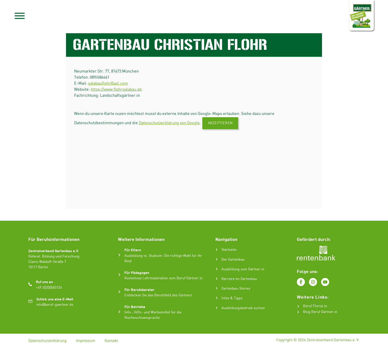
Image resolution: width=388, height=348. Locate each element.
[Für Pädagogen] (119, 274)
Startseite (228, 250)
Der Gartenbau (233, 260)
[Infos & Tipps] (216, 298)
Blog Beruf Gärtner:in (320, 312)
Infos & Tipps (231, 298)
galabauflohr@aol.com (108, 83)
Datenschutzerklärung (47, 341)
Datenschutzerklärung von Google (169, 123)
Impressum (85, 341)
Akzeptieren (220, 123)
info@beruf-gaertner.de (54, 305)
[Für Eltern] (119, 254)
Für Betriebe (134, 306)
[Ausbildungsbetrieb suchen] (216, 307)
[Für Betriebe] (119, 311)
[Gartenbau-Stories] (216, 288)
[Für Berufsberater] (119, 291)
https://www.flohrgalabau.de (116, 89)
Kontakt (111, 341)
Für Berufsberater (139, 289)
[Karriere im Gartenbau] (216, 278)
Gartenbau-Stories (235, 289)
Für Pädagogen (136, 272)
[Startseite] (216, 249)
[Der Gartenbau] (216, 259)
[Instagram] (313, 282)
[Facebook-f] (301, 282)
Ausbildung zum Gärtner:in (242, 269)
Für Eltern (132, 249)
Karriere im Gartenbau (239, 279)
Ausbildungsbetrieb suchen (243, 308)
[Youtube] (325, 282)
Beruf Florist (313, 306)
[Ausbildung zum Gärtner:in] (216, 269)
